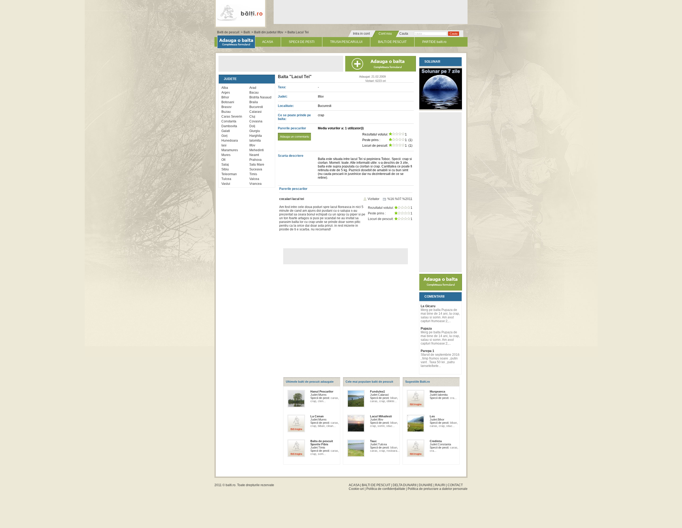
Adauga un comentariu (294, 136)
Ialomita (255, 140)
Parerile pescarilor (293, 132)
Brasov (226, 107)
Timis (253, 174)
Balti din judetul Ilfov (268, 32)
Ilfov (252, 145)
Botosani (227, 102)
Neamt (254, 155)
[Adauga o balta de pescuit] (440, 289)
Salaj (225, 164)
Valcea (254, 179)
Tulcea (226, 179)
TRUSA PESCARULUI (346, 42)
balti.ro (231, 485)
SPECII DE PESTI (301, 42)
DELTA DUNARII (404, 485)
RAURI (440, 485)
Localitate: (286, 106)
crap (321, 115)
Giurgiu (254, 131)
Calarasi (255, 112)
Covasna (255, 121)
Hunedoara (229, 140)
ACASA (267, 42)
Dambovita (229, 126)
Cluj (252, 116)
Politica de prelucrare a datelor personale (438, 489)
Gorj (224, 136)
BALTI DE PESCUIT (392, 42)
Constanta (228, 121)
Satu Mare (256, 164)
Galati (225, 131)
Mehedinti (256, 150)
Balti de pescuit (228, 32)
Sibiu (225, 169)
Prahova (255, 160)
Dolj (252, 126)
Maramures (229, 150)
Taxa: (282, 87)
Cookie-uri (356, 489)
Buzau (226, 112)
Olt (223, 160)
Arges (225, 92)
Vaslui (225, 184)
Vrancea (255, 184)
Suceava (255, 169)
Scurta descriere (290, 156)
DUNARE (426, 485)
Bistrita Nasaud (260, 97)
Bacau (254, 92)
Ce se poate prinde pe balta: (294, 117)
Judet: (282, 96)
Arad (252, 88)
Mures (225, 155)
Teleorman (229, 174)
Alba (224, 88)
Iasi (223, 145)
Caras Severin (231, 116)
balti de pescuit (240, 12)
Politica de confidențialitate (385, 489)
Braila (253, 102)
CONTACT (455, 485)
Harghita (255, 136)
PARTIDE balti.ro (434, 42)
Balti (246, 32)
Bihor (225, 97)
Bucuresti (256, 107)
